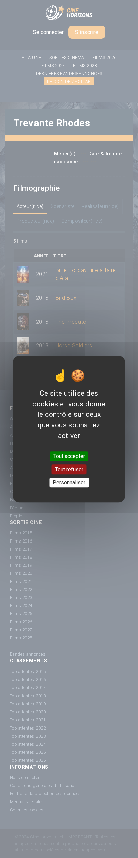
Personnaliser (69, 482)
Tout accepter (69, 456)
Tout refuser (69, 469)
